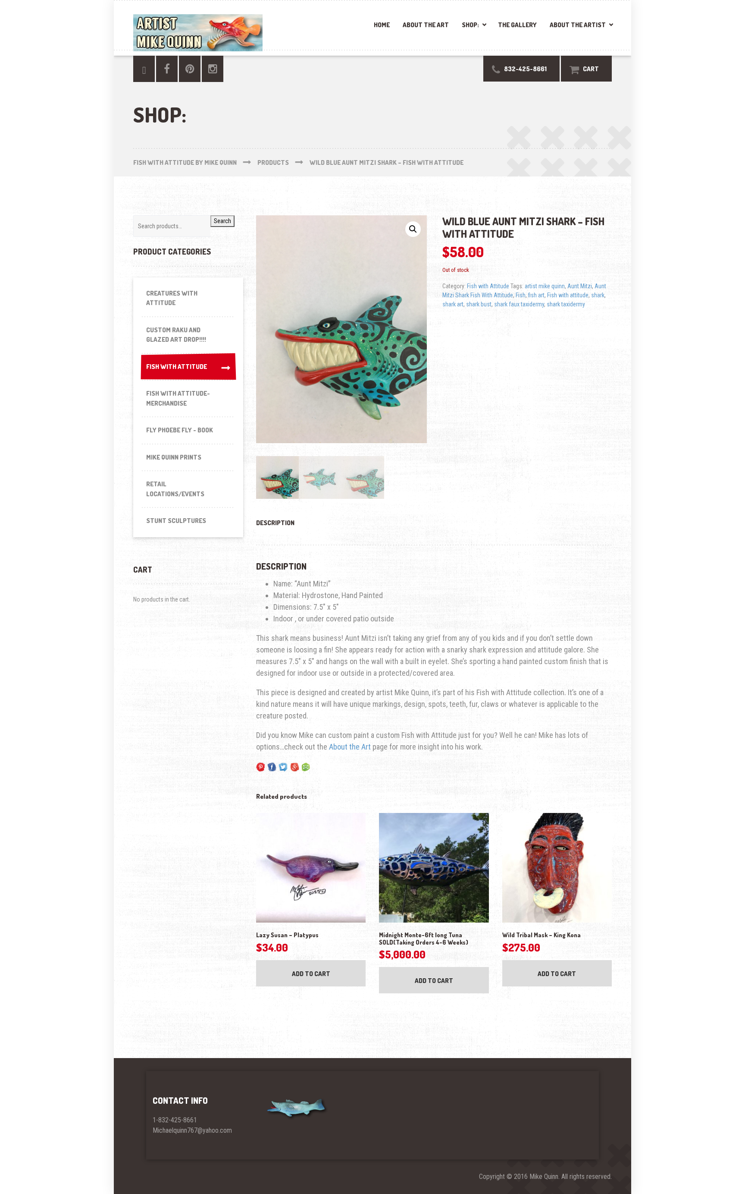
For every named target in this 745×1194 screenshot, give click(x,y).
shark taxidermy (566, 304)
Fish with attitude (567, 295)
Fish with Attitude (488, 286)
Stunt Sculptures (176, 521)
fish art (536, 295)
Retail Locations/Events (175, 489)
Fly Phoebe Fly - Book (179, 430)
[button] (413, 229)
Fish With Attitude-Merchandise (178, 398)
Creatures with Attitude (171, 298)
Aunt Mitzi (579, 286)
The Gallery (517, 25)
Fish (521, 295)
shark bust (478, 304)
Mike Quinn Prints (173, 457)
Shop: (470, 25)
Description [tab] (275, 523)
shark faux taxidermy (519, 304)
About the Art (426, 25)
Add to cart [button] (311, 974)
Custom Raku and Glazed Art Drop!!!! (176, 335)
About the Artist (578, 25)
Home (382, 25)
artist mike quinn (545, 286)
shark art (452, 304)
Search (222, 220)
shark (597, 295)
